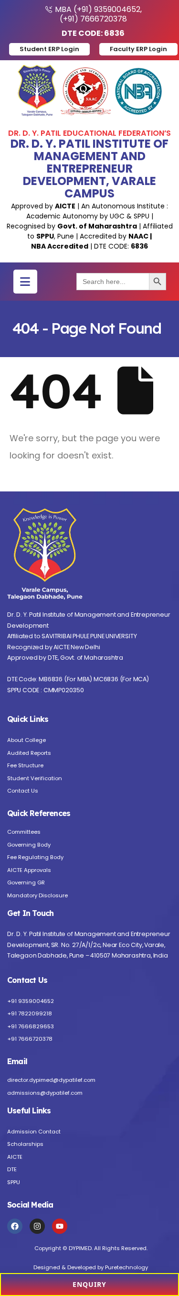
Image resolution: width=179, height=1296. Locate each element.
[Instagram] (37, 1226)
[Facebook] (14, 1226)
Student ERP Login (49, 49)
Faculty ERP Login (138, 49)
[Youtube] (59, 1226)
